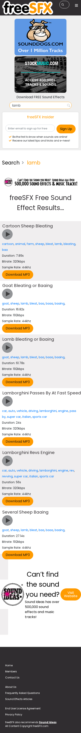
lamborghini (48, 411)
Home (9, 665)
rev (72, 470)
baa (5, 250)
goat (5, 303)
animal (20, 244)
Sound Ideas (47, 722)
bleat (49, 244)
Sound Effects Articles (18, 699)
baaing (60, 303)
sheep (39, 244)
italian (26, 417)
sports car (39, 417)
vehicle (22, 411)
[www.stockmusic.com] (40, 74)
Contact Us (12, 677)
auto (11, 411)
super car (14, 417)
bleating (69, 244)
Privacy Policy (13, 714)
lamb (58, 244)
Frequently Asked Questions (22, 693)
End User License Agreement (22, 708)
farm (30, 244)
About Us (10, 687)
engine (63, 411)
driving (33, 411)
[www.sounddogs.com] (40, 36)
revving (7, 476)
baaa (49, 303)
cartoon (8, 244)
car (4, 411)
